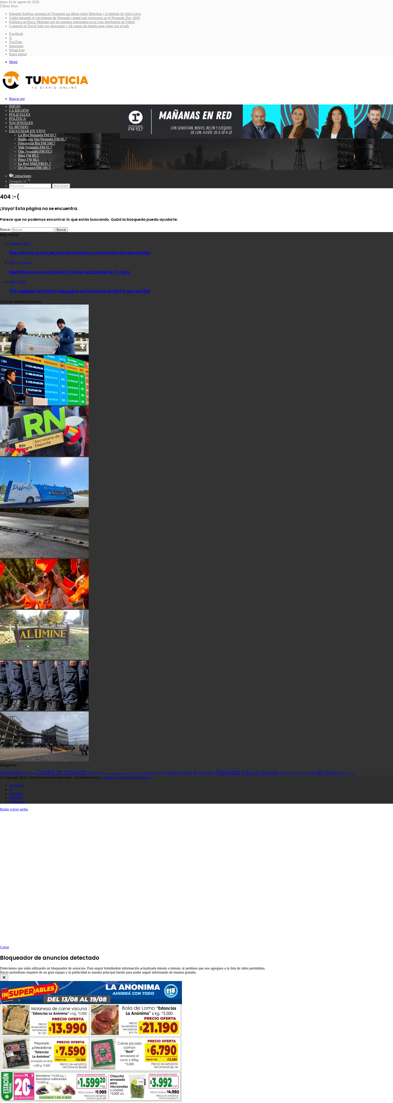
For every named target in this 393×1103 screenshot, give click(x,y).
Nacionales (21, 123)
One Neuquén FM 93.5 (35, 151)
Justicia (148, 772)
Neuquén (228, 771)
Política (17, 119)
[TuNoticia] (45, 90)
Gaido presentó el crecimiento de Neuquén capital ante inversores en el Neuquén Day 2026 (74, 18)
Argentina (11, 772)
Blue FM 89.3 (28, 155)
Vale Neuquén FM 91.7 (35, 147)
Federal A (129, 773)
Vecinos (352, 773)
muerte (159, 773)
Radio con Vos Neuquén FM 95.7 (42, 139)
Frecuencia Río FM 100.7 (36, 143)
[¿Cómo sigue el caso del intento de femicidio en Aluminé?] (44, 658)
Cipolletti (30, 773)
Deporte (93, 773)
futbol (138, 773)
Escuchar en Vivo (27, 131)
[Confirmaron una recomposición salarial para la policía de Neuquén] (44, 709)
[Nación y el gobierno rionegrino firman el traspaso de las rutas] (44, 557)
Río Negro (327, 772)
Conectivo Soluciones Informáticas (125, 777)
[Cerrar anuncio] (4, 977)
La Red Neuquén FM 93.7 (37, 135)
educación (105, 773)
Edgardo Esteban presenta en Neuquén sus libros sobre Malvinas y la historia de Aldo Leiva (75, 14)
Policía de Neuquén (260, 772)
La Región (19, 110)
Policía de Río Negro (293, 773)
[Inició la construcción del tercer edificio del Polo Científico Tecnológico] (44, 760)
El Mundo (18, 127)
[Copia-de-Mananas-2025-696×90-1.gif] (256, 137)
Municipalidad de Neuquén (190, 772)
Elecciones (117, 773)
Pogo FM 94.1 (28, 159)
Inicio (14, 106)
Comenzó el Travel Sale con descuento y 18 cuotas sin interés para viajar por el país (69, 26)
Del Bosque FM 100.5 (34, 168)
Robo (312, 773)
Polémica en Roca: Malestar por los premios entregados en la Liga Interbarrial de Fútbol (72, 22)
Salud (343, 773)
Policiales (19, 114)
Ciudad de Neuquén (62, 771)
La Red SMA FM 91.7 (34, 164)
